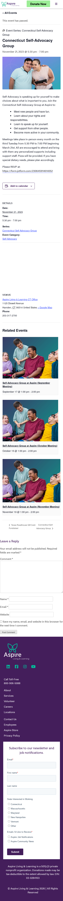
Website (4, 614)
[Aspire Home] (10, 6)
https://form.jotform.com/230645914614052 (27, 171)
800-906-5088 (12, 683)
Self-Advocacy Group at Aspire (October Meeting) (30, 445)
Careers (8, 706)
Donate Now (38, 4)
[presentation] (30, 357)
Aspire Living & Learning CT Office (20, 299)
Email (4, 607)
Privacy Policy (12, 735)
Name (4, 599)
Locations (9, 712)
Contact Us (10, 719)
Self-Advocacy (9, 238)
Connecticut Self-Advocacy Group (19, 230)
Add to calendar (19, 185)
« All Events (9, 13)
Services (9, 695)
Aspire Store (11, 730)
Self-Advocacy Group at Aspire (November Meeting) (31, 506)
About (7, 690)
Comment (6, 559)
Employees (10, 724)
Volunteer (9, 701)
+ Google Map (45, 307)
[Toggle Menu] (56, 3)
